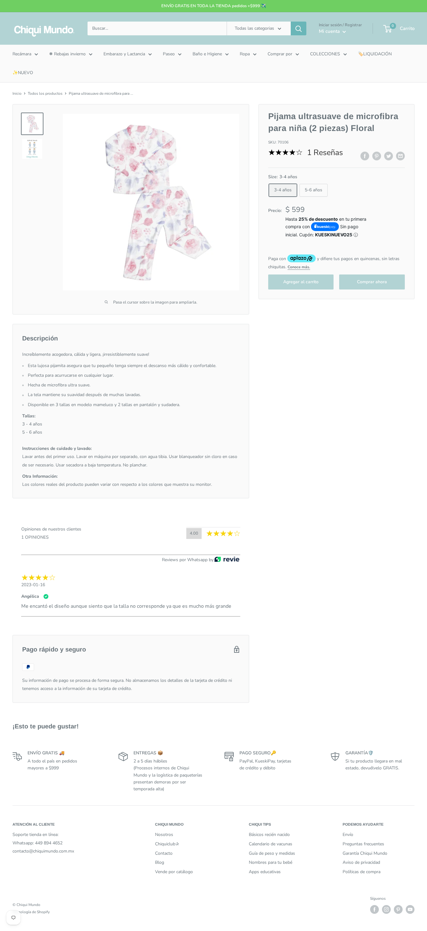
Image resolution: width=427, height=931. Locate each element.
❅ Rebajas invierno (67, 54)
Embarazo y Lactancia (124, 54)
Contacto (164, 853)
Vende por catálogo (174, 872)
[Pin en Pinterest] (376, 156)
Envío (348, 835)
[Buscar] (298, 28)
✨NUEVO (23, 73)
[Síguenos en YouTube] (410, 909)
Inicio (17, 93)
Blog (159, 862)
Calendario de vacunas (270, 844)
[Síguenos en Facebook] (374, 909)
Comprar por (280, 54)
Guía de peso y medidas (272, 853)
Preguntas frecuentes (363, 844)
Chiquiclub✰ (167, 844)
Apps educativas (265, 872)
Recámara (22, 54)
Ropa (245, 54)
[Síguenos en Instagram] (386, 909)
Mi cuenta (330, 31)
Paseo (169, 54)
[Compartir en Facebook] (364, 156)
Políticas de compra (361, 872)
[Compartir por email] (400, 156)
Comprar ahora (372, 282)
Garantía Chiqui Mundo (365, 853)
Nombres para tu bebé (270, 862)
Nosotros (164, 835)
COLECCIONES (325, 54)
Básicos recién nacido (269, 835)
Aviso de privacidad (361, 862)
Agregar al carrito (301, 282)
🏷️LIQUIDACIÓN (375, 54)
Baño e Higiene (207, 54)
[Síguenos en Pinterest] (398, 909)
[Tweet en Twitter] (388, 156)
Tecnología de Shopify (31, 911)
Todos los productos (45, 93)
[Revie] (227, 560)
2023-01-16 (33, 585)
